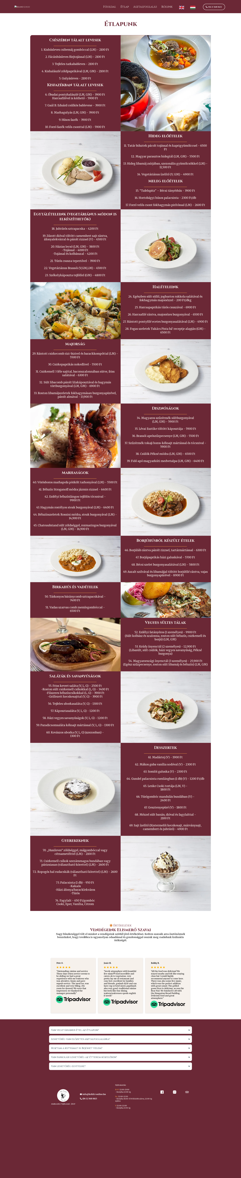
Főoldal (109, 7)
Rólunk (166, 7)
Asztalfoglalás (145, 7)
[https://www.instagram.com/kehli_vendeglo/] (175, 1092)
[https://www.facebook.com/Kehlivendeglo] (162, 1092)
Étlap (124, 7)
